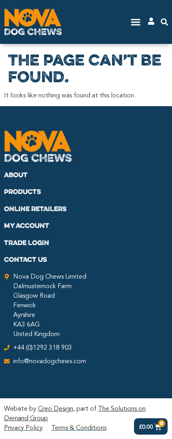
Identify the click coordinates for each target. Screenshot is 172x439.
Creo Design (55, 409)
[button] (136, 22)
